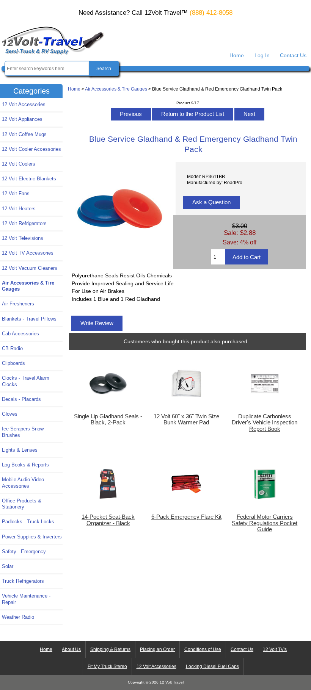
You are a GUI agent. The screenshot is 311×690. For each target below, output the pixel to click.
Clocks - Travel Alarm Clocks (25, 381)
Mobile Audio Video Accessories (23, 482)
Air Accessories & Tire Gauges (116, 88)
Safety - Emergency (24, 551)
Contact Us (293, 55)
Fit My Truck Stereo (107, 666)
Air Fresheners (18, 304)
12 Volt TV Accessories (27, 253)
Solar (7, 566)
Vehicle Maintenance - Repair (26, 599)
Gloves (9, 414)
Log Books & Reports (25, 465)
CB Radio (12, 348)
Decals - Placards (21, 399)
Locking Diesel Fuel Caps (212, 666)
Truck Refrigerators (23, 581)
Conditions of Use (202, 649)
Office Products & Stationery (21, 504)
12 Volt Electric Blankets (29, 178)
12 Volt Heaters (19, 208)
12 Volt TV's (275, 649)
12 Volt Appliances (22, 119)
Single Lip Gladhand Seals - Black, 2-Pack (108, 419)
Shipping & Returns (110, 649)
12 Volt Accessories (24, 104)
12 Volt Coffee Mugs (24, 134)
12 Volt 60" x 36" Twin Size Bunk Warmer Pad (186, 419)
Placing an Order (157, 649)
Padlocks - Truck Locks (28, 521)
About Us (71, 649)
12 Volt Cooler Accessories (31, 149)
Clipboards (13, 363)
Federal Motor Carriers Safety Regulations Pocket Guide (264, 523)
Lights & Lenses (20, 450)
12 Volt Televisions (22, 238)
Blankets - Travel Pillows (29, 319)
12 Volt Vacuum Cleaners (29, 268)
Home (236, 55)
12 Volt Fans (16, 193)
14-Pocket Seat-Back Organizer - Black (108, 520)
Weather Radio (18, 617)
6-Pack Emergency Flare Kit (186, 517)
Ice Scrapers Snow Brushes (23, 432)
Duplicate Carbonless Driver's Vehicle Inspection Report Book (264, 422)
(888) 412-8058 (211, 12)
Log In (262, 55)
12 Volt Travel (172, 682)
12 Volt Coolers (18, 164)
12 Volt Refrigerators (24, 223)
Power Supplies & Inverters (32, 537)
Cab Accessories (20, 333)
